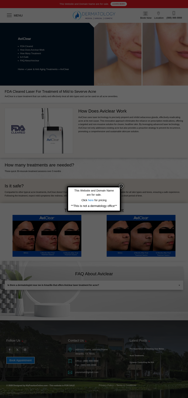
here (91, 200)
